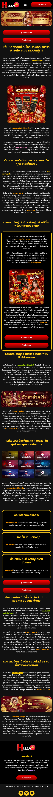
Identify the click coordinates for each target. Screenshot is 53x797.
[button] (25, 4)
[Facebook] (20, 793)
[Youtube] (32, 793)
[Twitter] (26, 793)
